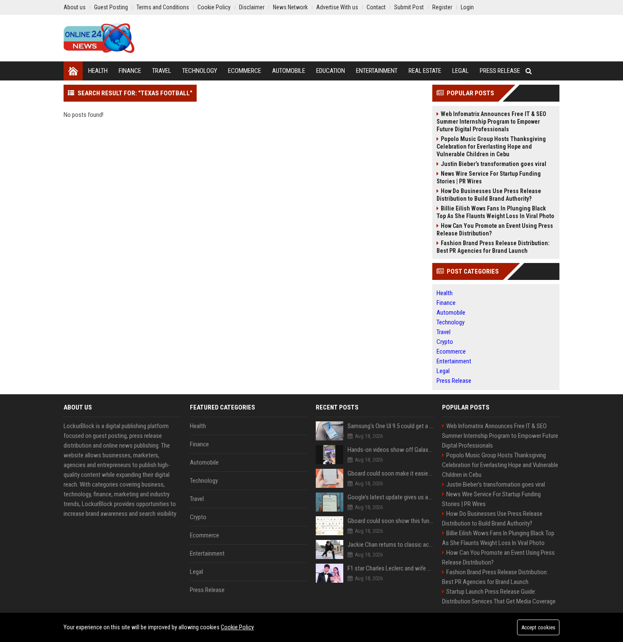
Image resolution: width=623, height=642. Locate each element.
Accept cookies (538, 627)
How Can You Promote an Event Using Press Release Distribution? (495, 229)
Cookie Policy (237, 627)
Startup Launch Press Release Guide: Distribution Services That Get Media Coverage (499, 596)
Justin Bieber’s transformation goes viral (493, 163)
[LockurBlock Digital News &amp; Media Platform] (99, 38)
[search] (529, 70)
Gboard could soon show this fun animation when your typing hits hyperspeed (391, 521)
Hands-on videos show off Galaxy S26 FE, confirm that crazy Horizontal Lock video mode (391, 450)
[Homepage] (73, 70)
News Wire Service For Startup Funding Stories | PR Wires (489, 177)
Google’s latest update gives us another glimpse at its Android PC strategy (391, 497)
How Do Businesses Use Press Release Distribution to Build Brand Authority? (489, 195)
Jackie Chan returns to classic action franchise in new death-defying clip (391, 544)
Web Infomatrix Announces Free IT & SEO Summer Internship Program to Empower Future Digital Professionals (491, 122)
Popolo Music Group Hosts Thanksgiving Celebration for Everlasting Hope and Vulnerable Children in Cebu (491, 147)
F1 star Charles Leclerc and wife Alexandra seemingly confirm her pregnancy (391, 568)
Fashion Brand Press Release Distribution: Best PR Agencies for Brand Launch (493, 247)
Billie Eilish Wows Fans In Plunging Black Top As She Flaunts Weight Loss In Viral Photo (495, 212)
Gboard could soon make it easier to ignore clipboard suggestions (391, 473)
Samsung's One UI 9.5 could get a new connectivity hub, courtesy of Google (391, 426)
